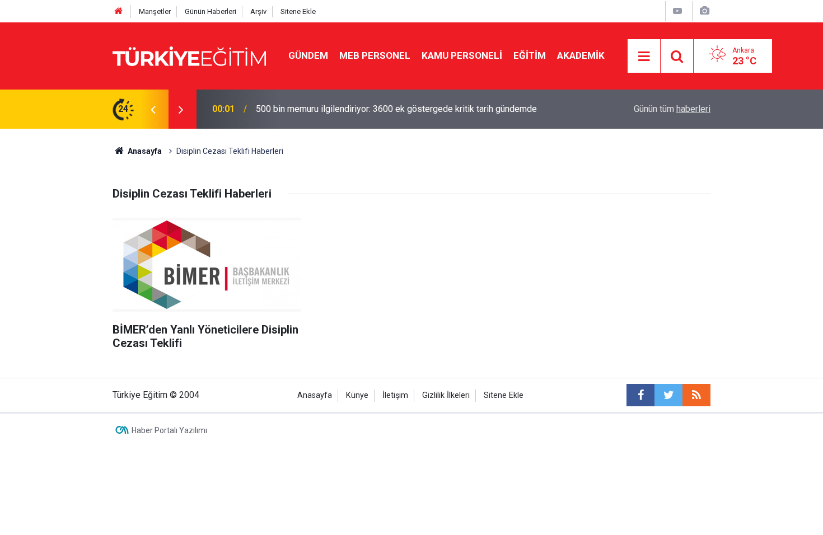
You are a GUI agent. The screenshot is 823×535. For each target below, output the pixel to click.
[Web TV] (677, 11)
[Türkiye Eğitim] (189, 55)
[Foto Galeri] (704, 11)
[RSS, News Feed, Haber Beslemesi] (696, 395)
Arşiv (258, 11)
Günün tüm (672, 109)
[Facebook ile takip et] (640, 395)
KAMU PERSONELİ (462, 55)
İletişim (395, 395)
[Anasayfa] (119, 11)
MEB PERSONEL (374, 55)
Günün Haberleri (210, 11)
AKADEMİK (581, 55)
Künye (357, 395)
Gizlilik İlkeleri (446, 395)
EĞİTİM (529, 55)
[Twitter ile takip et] (668, 395)
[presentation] (153, 109)
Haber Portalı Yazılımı (169, 430)
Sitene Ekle (298, 11)
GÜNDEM (308, 55)
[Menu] (644, 56)
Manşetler (155, 11)
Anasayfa (314, 395)
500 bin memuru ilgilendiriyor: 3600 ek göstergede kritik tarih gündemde (396, 109)
